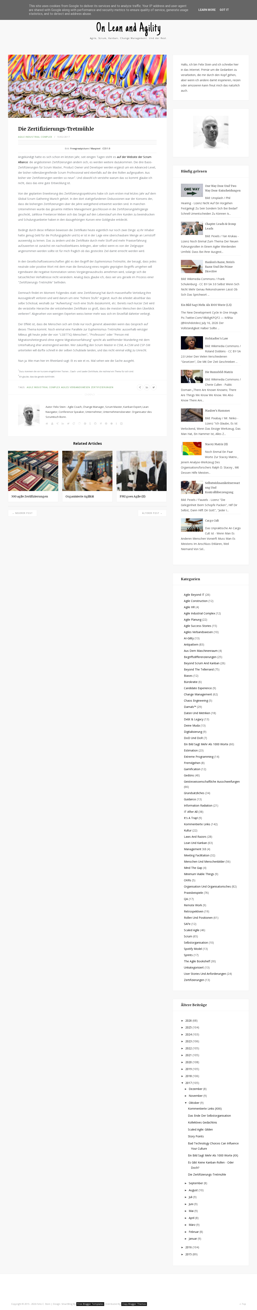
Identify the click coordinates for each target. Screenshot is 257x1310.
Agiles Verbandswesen (75, 387)
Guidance (190, 799)
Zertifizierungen (102, 387)
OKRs (187, 880)
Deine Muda (192, 725)
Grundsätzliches (194, 793)
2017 (189, 1083)
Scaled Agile (191, 930)
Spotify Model (193, 949)
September (196, 1183)
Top (243, 1303)
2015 (189, 1254)
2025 (189, 1027)
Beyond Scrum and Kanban (201, 663)
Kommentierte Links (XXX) (205, 1108)
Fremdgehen (192, 763)
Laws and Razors (195, 836)
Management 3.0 (195, 849)
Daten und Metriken (197, 713)
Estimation (191, 750)
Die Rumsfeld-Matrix (219, 372)
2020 (189, 1062)
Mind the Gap (193, 868)
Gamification (192, 769)
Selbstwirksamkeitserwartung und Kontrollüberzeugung (222, 487)
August (194, 1190)
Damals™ (190, 707)
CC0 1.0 (106, 148)
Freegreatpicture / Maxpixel (85, 148)
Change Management (198, 694)
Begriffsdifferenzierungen (200, 657)
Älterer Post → (152, 513)
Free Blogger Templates (90, 1303)
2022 (189, 1048)
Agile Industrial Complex (35, 136)
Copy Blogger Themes (134, 1303)
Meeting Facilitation (196, 855)
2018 (189, 1076)
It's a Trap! (191, 818)
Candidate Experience (198, 688)
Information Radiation (198, 805)
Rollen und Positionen (198, 917)
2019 (189, 1069)
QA (186, 899)
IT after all (191, 812)
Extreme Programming (198, 757)
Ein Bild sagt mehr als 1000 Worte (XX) (213, 1155)
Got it (224, 9)
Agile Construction (196, 601)
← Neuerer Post (22, 513)
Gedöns (189, 775)
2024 (189, 1034)
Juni (191, 1204)
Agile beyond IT (194, 595)
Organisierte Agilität (79, 496)
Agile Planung (192, 619)
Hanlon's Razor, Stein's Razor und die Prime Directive (220, 266)
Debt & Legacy (193, 719)
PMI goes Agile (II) (133, 496)
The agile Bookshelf (197, 961)
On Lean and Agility (128, 28)
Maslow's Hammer (217, 410)
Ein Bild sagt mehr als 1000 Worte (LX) (206, 305)
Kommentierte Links (197, 824)
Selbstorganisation (196, 942)
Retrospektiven (193, 911)
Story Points (196, 1136)
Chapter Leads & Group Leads (220, 226)
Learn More (207, 9)
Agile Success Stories (197, 626)
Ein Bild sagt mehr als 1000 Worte (206, 744)
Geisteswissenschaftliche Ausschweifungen (212, 781)
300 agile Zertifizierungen (29, 496)
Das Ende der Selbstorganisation (209, 1115)
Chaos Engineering (196, 700)
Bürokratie (191, 682)
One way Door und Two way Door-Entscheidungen (223, 188)
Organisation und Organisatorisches (207, 886)
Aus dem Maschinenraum (201, 651)
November (196, 1096)
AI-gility (189, 638)
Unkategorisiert (194, 967)
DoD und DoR (193, 738)
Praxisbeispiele (193, 893)
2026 (189, 1020)
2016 (189, 1247)
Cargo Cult (212, 520)
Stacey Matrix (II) (216, 444)
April (192, 1218)
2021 (189, 1055)
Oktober (194, 1103)
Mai (191, 1211)
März (192, 1225)
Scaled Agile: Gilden (200, 1129)
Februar (194, 1232)
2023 (189, 1041)
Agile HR (189, 607)
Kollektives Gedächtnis (202, 1122)
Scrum (188, 936)
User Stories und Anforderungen (205, 974)
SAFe (187, 924)
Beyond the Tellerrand (199, 669)
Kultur (188, 830)
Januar (193, 1238)
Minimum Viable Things (199, 874)
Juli (191, 1197)
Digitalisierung (193, 732)
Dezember (196, 1089)
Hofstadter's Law (216, 338)
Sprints (188, 955)
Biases (188, 676)
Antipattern (191, 644)
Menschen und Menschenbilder (204, 861)
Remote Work (193, 905)
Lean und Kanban (195, 843)
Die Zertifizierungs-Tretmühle (207, 1174)
